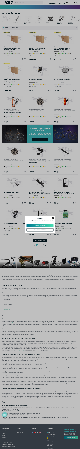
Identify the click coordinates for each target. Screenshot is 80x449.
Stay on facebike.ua (40, 229)
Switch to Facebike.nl (40, 225)
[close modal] (53, 218)
